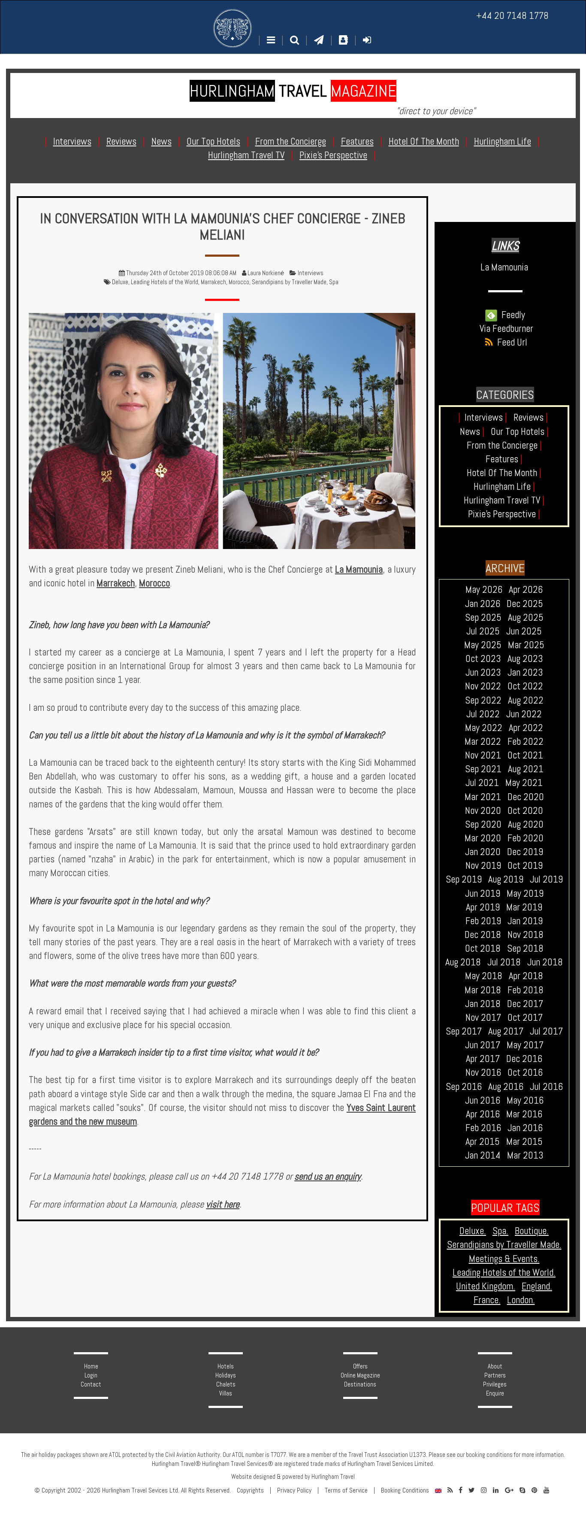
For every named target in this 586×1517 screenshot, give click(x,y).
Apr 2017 (483, 1059)
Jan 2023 (525, 672)
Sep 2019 (464, 879)
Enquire (495, 1393)
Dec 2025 (525, 604)
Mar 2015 (524, 1141)
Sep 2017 (464, 1031)
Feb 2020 (525, 838)
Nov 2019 (483, 865)
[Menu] (271, 40)
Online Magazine (360, 1375)
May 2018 (483, 976)
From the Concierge (504, 445)
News (472, 431)
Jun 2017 (482, 1045)
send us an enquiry (327, 1176)
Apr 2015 (482, 1141)
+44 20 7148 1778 (512, 15)
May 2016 (525, 1100)
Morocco (239, 282)
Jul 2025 (483, 631)
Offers (360, 1366)
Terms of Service (346, 1490)
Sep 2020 (483, 824)
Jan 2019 (525, 921)
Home (91, 1366)
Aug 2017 (505, 1031)
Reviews (531, 417)
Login (91, 1375)
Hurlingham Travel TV (504, 500)
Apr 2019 (483, 907)
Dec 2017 (525, 1004)
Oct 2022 (525, 686)
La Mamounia (359, 569)
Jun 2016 (482, 1100)
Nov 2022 (483, 686)
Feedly (511, 315)
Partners (495, 1375)
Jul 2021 (482, 783)
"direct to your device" (435, 111)
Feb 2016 (483, 1128)
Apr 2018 (526, 976)
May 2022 (483, 728)
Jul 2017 (546, 1031)
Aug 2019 (505, 879)
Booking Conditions (405, 1490)
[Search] (294, 40)
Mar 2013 (525, 1155)
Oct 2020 (525, 810)
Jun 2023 (483, 672)
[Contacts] (343, 40)
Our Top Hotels (520, 431)
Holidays (225, 1375)
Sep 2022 (483, 700)
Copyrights (250, 1490)
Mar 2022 (483, 741)
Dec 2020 (525, 797)
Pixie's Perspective (504, 514)
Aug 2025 (526, 617)
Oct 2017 (525, 1017)
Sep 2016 (464, 1086)
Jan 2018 (483, 1004)
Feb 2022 (525, 741)
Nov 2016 (483, 1072)
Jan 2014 (483, 1155)
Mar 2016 (524, 1114)
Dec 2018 (483, 934)
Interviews (310, 273)
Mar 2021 (483, 797)
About (495, 1366)
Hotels (225, 1366)
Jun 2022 (524, 714)
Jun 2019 (482, 893)
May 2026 (483, 589)
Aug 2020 (526, 824)
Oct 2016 (525, 1072)
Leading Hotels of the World (164, 282)
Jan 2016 (525, 1128)
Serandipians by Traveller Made (289, 282)
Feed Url (510, 342)
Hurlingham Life (504, 486)
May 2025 (482, 645)
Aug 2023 (525, 658)
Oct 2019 (525, 865)
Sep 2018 (525, 948)
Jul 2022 (483, 714)
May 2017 (525, 1045)
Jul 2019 (546, 879)
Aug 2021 (526, 769)
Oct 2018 (483, 948)
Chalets (226, 1384)
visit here (222, 1204)
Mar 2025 (526, 645)
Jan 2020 (483, 852)
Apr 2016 (483, 1114)
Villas (225, 1393)
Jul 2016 (546, 1086)
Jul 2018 (504, 962)
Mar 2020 (483, 838)
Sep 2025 (483, 617)
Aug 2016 (505, 1086)
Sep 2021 (483, 769)
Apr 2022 (526, 728)
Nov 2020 (483, 810)
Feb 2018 (525, 990)
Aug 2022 (526, 700)
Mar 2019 (524, 907)
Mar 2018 (483, 990)
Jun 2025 (524, 631)
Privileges (495, 1384)
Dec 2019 (525, 852)
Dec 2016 (524, 1059)
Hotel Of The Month (504, 473)
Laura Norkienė (266, 273)
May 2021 (524, 783)
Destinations (360, 1384)
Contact (91, 1384)
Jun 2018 (545, 962)
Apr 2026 (526, 589)
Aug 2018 (463, 962)
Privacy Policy (294, 1490)
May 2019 (525, 893)
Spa (333, 282)
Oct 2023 (483, 658)
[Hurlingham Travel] (232, 28)
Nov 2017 (483, 1017)
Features (504, 459)
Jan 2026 (482, 604)
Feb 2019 (483, 921)
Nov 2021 (483, 755)
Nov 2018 (525, 934)
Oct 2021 (525, 755)
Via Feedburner (506, 328)
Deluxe (120, 282)
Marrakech (213, 282)
